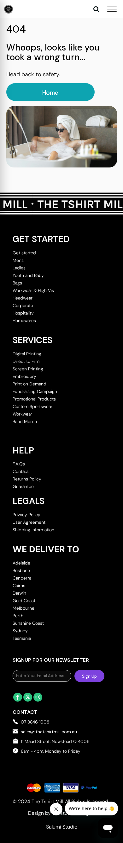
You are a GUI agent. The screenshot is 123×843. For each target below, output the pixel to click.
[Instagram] (37, 697)
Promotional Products (34, 399)
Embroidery (24, 376)
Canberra (22, 578)
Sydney (20, 631)
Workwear (22, 414)
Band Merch (25, 421)
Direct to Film (26, 361)
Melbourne (23, 608)
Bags (17, 283)
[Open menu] (112, 9)
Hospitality (23, 313)
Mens (18, 260)
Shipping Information (33, 530)
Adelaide (21, 563)
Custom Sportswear (32, 406)
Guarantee (23, 486)
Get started (24, 253)
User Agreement (29, 522)
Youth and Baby (28, 275)
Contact (21, 471)
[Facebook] (17, 697)
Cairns (19, 585)
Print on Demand (29, 384)
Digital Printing (27, 354)
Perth (18, 615)
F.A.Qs (19, 464)
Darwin (19, 593)
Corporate (23, 305)
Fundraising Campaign (35, 391)
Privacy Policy (26, 514)
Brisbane (21, 570)
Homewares (24, 320)
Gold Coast (24, 600)
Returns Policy (27, 479)
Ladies (19, 268)
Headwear (22, 298)
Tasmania (22, 638)
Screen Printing (28, 369)
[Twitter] (27, 697)
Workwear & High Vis (33, 290)
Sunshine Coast (28, 623)
